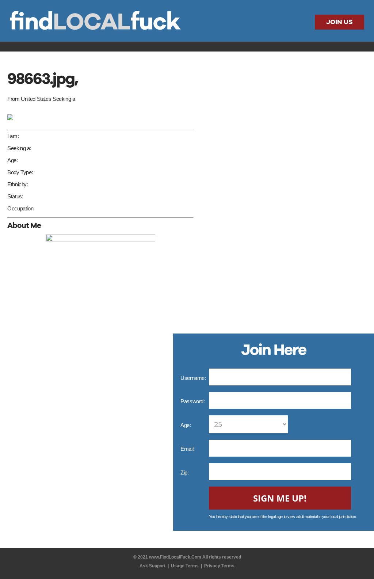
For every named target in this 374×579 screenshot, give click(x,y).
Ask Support (152, 566)
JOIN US (339, 22)
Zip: (185, 472)
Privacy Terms (219, 566)
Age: (186, 425)
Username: (193, 378)
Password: (193, 401)
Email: (188, 449)
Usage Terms (185, 566)
